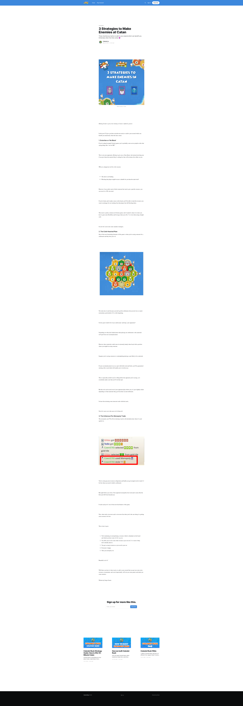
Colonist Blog (86, 695)
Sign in (149, 2)
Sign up (122, 695)
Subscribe (155, 2)
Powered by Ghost (155, 695)
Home (93, 2)
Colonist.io (106, 41)
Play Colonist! (100, 2)
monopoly (101, 25)
